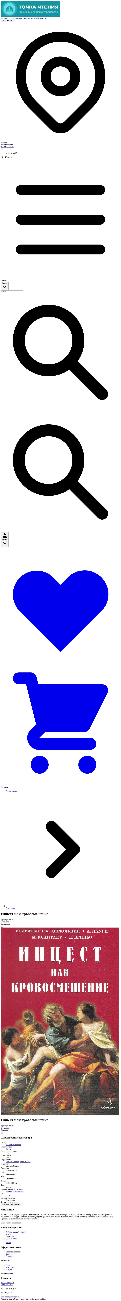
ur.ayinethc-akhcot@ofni (10, 1297)
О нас (8, 1265)
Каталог (5, 283)
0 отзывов (5, 922)
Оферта (9, 1269)
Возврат (9, 1254)
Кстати (8, 1149)
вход (45, 18)
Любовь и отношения (14, 1191)
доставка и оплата (8, 18)
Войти (8, 1243)
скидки (18, 18)
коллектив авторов (13, 1145)
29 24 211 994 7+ (7, 147)
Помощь (9, 1256)
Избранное (10, 1236)
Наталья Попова (12, 1162)
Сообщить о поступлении (11, 1204)
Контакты (10, 1267)
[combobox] (12, 291)
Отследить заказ (8, 20)
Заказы (8, 1234)
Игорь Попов (25, 1162)
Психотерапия (11, 791)
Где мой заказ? (11, 1238)
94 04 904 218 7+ (7, 1283)
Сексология (10, 908)
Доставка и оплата (13, 1252)
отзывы (32, 18)
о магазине (39, 18)
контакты (25, 18)
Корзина (4, 787)
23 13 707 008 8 (7, 1285)
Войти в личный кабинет (16, 1232)
